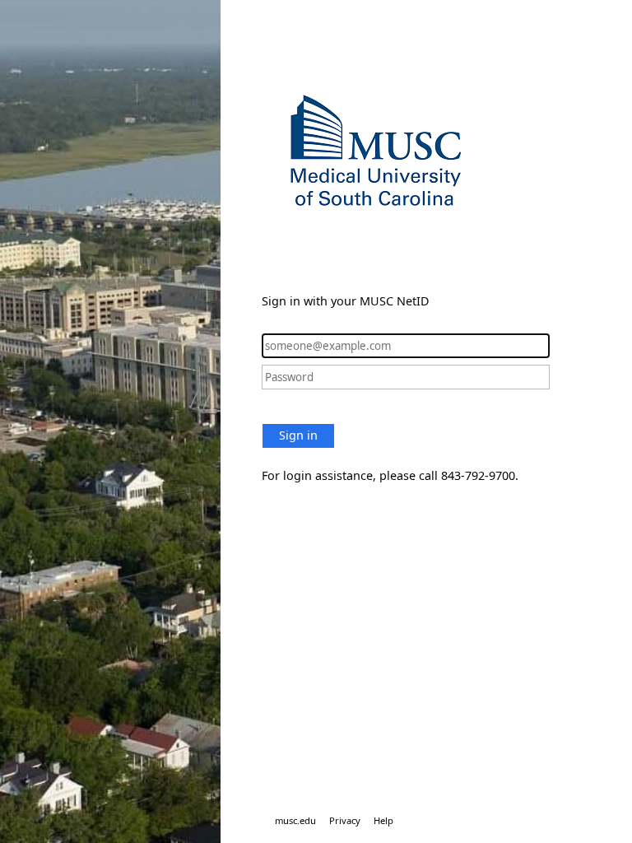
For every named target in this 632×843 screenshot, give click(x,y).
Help (383, 820)
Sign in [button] (298, 435)
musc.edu (295, 820)
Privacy (344, 820)
